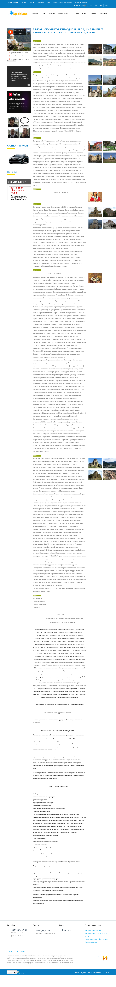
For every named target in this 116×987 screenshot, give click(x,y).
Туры (43, 13)
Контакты (103, 13)
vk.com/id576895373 (91, 942)
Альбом (52, 13)
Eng (96, 5)
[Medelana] (18, 13)
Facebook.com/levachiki (93, 930)
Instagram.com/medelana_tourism (96, 939)
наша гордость (64, 13)
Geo (90, 5)
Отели (76, 13)
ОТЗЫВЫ (93, 13)
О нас (84, 13)
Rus (101, 5)
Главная (35, 13)
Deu (106, 5)
